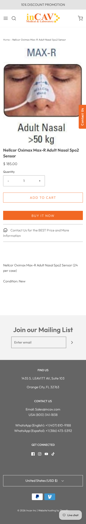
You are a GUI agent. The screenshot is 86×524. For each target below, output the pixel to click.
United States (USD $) (41, 480)
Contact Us (82, 117)
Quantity (9, 172)
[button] (43, 97)
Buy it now (43, 216)
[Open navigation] (5, 18)
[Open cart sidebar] (80, 18)
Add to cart (43, 197)
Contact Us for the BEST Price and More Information (36, 233)
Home (6, 39)
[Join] (72, 342)
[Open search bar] (15, 18)
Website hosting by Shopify (53, 510)
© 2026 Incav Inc (26, 510)
